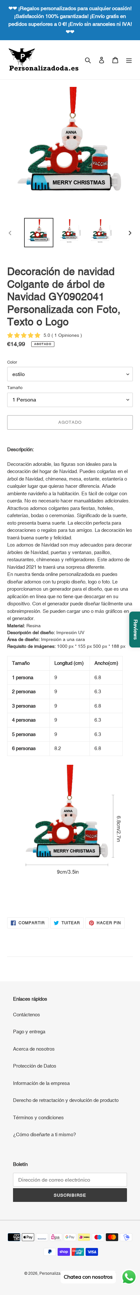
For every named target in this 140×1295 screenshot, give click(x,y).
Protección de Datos (34, 1066)
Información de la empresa (41, 1083)
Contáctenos (26, 1014)
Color (12, 362)
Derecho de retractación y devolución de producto (66, 1100)
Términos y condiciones (38, 1117)
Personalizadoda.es (57, 1273)
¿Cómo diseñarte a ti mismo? (44, 1134)
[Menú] (129, 60)
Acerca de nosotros (34, 1049)
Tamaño (14, 387)
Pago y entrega (29, 1031)
